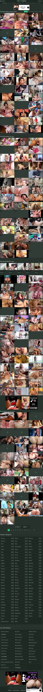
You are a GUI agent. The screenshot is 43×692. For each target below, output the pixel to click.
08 (24, 530)
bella (23, 3)
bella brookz (19, 3)
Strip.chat (1, 272)
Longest (41, 11)
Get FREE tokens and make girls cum (13, 271)
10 (29, 530)
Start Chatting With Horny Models (3, 271)
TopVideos (21, 1)
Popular (26, 11)
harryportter (39, 3)
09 (27, 530)
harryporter (27, 3)
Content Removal (16, 690)
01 (8, 530)
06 (20, 530)
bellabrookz (14, 3)
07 (22, 530)
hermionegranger (33, 3)
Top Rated (36, 11)
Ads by (40, 262)
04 (15, 530)
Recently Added (31, 11)
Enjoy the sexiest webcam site (20, 271)
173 (34, 530)
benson (9, 3)
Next (25, 527)
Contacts (10, 690)
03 (13, 530)
